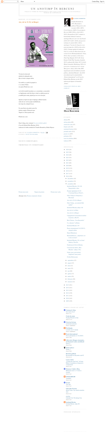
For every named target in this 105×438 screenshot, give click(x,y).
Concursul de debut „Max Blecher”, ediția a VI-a (74, 249)
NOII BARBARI (70, 377)
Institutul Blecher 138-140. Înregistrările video (74, 187)
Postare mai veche (56, 192)
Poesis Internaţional (72, 334)
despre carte (67, 127)
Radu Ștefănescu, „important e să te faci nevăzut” (76, 237)
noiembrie (71, 181)
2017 (67, 173)
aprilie (69, 274)
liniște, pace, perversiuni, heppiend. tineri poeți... (74, 253)
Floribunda (69, 328)
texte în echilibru (31, 134)
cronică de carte (68, 124)
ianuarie (70, 282)
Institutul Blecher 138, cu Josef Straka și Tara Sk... (75, 241)
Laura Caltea (70, 360)
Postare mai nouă (23, 192)
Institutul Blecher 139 (73, 225)
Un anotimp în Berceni (52, 8)
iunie (69, 268)
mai (69, 271)
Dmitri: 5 (68, 349)
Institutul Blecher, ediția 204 (73, 404)
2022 (67, 160)
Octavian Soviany (71, 322)
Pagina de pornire (39, 192)
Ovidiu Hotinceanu (72, 257)
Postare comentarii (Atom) (34, 196)
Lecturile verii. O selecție (72, 330)
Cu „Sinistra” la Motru (73, 223)
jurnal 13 (68, 343)
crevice (68, 396)
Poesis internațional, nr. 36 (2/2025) (74, 335)
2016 (67, 176)
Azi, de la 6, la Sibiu (72, 210)
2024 (67, 155)
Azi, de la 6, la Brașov (73, 213)
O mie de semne (70, 316)
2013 (67, 290)
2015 (67, 285)
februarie (70, 279)
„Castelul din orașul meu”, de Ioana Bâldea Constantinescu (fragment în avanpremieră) (74, 362)
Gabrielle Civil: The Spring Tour (74, 398)
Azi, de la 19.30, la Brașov (74, 200)
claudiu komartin (79, 18)
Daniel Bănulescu (72, 233)
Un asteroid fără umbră (40, 123)
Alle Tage (68, 384)
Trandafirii (68, 378)
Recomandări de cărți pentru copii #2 (75, 355)
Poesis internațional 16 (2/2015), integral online (76, 229)
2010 (67, 298)
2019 (67, 168)
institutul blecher (68, 129)
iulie (69, 266)
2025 (67, 152)
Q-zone (68, 382)
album (65, 120)
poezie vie (67, 134)
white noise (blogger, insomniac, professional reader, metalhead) (75, 341)
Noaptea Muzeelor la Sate (72, 317)
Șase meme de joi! (70, 312)
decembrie (71, 178)
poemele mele (67, 131)
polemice (66, 136)
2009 (67, 301)
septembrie (71, 260)
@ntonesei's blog (71, 310)
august (70, 263)
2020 (67, 165)
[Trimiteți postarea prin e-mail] (47, 132)
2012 (67, 293)
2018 (67, 171)
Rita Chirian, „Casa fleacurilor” (75, 220)
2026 (67, 149)
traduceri (66, 141)
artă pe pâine (67, 122)
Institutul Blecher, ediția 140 (75, 207)
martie (69, 276)
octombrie (71, 184)
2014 (67, 288)
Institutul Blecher (71, 402)
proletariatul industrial (71, 324)
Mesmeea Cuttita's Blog (73, 369)
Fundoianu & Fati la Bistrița (75, 245)
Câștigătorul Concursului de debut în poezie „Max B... (76, 216)
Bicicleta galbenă (71, 354)
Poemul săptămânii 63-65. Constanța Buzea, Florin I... (75, 192)
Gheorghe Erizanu (71, 388)
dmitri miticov (70, 348)
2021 (67, 163)
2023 (67, 157)
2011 (67, 296)
